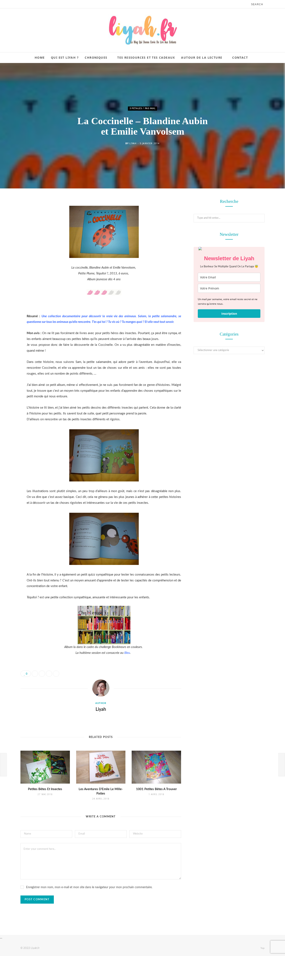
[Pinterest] (9, 236)
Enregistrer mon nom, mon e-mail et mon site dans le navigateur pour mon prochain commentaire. (89, 887)
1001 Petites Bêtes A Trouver (156, 789)
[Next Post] (281, 764)
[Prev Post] (3, 764)
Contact (240, 57)
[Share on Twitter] (9, 225)
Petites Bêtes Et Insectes (45, 789)
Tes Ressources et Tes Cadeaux (146, 57)
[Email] (9, 246)
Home (40, 57)
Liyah (132, 143)
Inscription (229, 314)
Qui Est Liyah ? (65, 57)
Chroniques (96, 57)
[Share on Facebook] (9, 214)
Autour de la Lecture (201, 57)
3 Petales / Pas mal (143, 108)
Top (262, 948)
